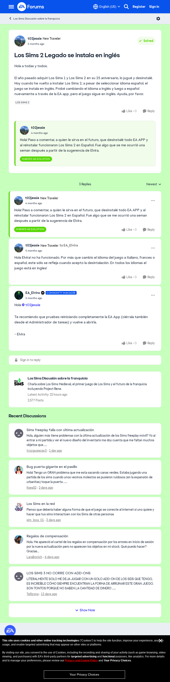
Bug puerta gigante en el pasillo (52, 467)
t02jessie (35, 39)
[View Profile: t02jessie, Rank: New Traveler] (19, 41)
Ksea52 (31, 488)
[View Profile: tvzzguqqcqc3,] (18, 433)
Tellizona (33, 594)
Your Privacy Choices (84, 674)
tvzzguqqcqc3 (37, 451)
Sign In (154, 7)
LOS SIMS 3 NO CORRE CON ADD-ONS (59, 573)
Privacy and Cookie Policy (81, 660)
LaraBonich (34, 557)
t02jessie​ (32, 305)
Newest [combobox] (153, 184)
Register (139, 7)
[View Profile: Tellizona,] (18, 576)
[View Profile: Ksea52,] (18, 470)
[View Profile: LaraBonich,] (18, 539)
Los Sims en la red (41, 504)
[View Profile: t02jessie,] (24, 130)
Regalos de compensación (47, 536)
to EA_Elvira (69, 245)
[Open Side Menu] (11, 6)
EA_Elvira (32, 293)
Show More (87, 610)
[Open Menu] (158, 19)
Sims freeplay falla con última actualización (60, 430)
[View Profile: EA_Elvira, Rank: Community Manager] (18, 295)
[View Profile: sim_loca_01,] (18, 507)
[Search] (126, 6)
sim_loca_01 (35, 520)
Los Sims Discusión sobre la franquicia (36, 18)
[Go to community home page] (30, 6)
